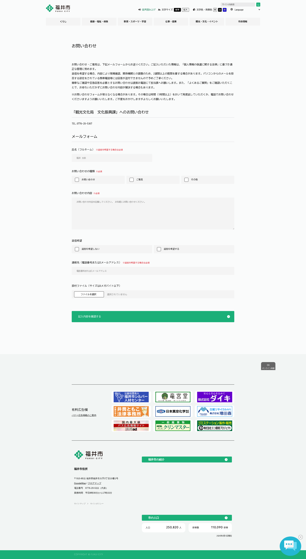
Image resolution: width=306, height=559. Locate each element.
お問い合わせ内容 (86, 193)
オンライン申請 (268, 368)
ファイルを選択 (89, 294)
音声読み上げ (148, 9)
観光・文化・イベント (207, 21)
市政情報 (242, 21)
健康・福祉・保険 (99, 21)
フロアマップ (94, 483)
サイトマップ (80, 504)
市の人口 (153, 517)
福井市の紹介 (156, 459)
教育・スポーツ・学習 (135, 21)
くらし (63, 21)
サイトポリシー (97, 504)
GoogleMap (80, 483)
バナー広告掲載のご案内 (84, 415)
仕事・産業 (171, 21)
